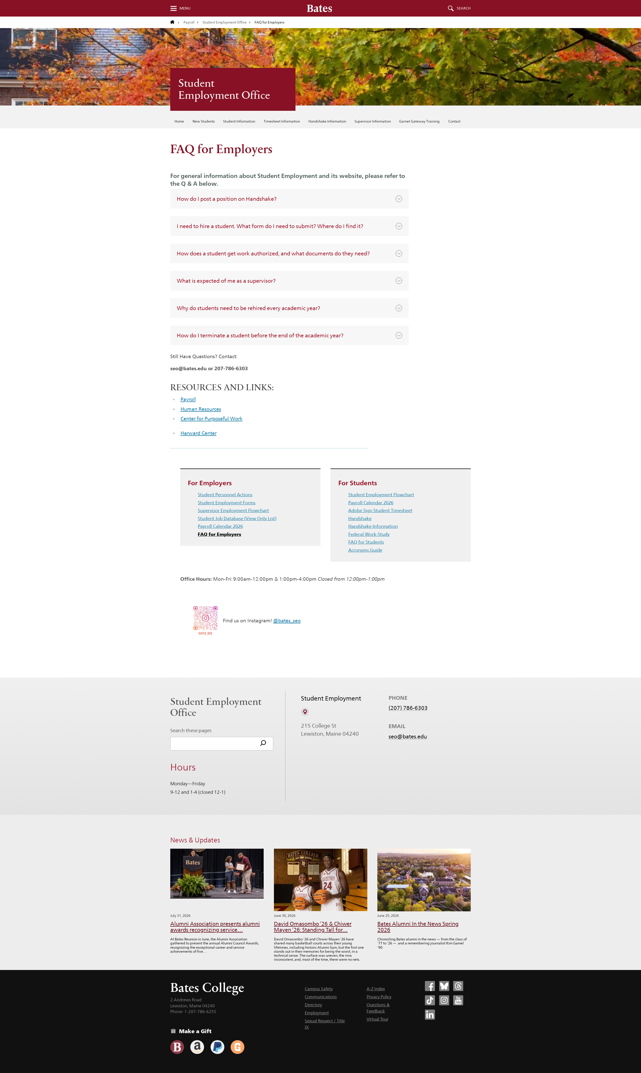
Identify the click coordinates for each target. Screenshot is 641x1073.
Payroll (189, 22)
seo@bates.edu (408, 736)
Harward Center (199, 433)
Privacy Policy (379, 996)
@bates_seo (287, 621)
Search (464, 8)
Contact (454, 121)
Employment (317, 1012)
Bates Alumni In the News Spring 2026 (417, 927)
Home (179, 121)
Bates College (207, 987)
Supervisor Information (373, 121)
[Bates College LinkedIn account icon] (430, 1015)
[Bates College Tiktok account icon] (430, 1000)
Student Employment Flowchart (381, 494)
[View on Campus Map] (305, 712)
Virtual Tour (377, 1019)
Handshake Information (327, 121)
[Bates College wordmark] (319, 8)
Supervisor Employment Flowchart (233, 510)
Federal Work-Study (369, 534)
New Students (204, 121)
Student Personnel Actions (225, 494)
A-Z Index (376, 988)
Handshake (360, 518)
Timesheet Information (282, 121)
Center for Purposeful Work (212, 419)
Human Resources (201, 409)
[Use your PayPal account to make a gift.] (217, 1047)
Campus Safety (319, 988)
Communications (321, 996)
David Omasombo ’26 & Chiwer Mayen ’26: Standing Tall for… (313, 927)
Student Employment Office (225, 22)
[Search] (263, 743)
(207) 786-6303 (408, 708)
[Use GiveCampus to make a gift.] (237, 1047)
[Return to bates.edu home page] (174, 22)
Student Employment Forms (226, 502)
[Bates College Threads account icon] (458, 986)
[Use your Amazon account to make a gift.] (197, 1047)
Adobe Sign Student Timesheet (380, 510)
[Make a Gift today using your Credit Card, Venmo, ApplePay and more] (177, 1047)
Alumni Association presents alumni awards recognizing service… (215, 927)
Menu (185, 8)
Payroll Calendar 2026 (220, 526)
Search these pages (191, 730)
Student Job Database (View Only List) (237, 518)
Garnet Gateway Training (419, 121)
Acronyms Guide (365, 550)
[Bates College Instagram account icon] (444, 1000)
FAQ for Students (366, 542)
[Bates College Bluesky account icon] (444, 986)
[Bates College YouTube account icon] (458, 1000)
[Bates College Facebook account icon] (430, 986)
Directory (313, 1004)
